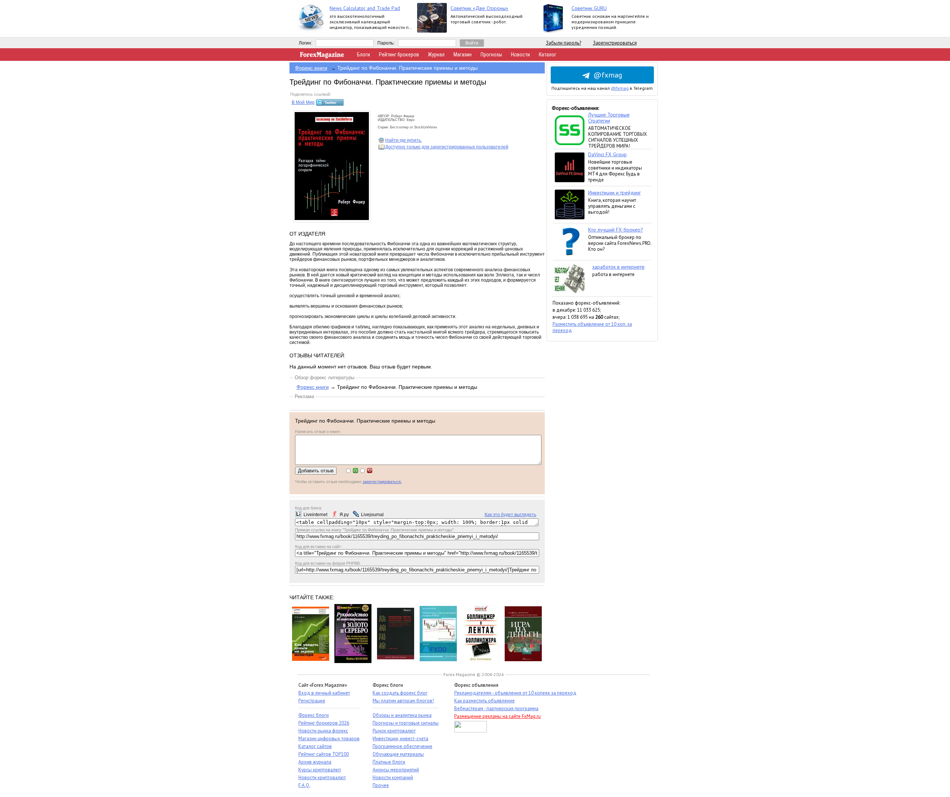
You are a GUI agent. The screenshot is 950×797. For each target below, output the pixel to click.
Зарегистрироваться (615, 43)
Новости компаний (393, 777)
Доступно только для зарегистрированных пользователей (446, 147)
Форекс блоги (313, 715)
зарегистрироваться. (382, 481)
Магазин (462, 55)
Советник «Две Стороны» (479, 8)
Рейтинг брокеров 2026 (323, 723)
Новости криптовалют (322, 777)
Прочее (381, 785)
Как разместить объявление (484, 701)
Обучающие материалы (398, 754)
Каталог (547, 55)
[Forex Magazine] (322, 56)
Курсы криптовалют (319, 770)
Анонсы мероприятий (396, 770)
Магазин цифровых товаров (329, 738)
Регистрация (311, 701)
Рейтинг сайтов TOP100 (323, 754)
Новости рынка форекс (323, 731)
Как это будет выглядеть (510, 514)
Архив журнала (314, 762)
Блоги (363, 55)
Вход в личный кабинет (324, 693)
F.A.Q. (304, 785)
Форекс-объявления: (575, 108)
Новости (520, 55)
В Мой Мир (303, 102)
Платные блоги (389, 762)
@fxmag (607, 75)
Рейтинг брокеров (399, 55)
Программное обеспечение (402, 746)
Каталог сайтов (315, 746)
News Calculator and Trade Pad (365, 8)
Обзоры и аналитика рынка (402, 715)
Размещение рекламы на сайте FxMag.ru (497, 716)
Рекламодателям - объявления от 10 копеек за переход (515, 693)
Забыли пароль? (563, 43)
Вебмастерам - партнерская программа (496, 708)
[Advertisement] (602, 452)
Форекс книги (311, 68)
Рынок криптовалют (394, 731)
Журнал (436, 55)
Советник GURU (589, 8)
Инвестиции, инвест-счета (400, 738)
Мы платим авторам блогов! (403, 701)
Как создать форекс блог (400, 693)
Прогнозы (491, 55)
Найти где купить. (403, 140)
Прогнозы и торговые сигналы (406, 723)
